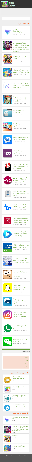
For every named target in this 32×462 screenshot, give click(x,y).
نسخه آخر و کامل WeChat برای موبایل (20, 340)
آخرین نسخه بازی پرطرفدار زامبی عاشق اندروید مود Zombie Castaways (20, 99)
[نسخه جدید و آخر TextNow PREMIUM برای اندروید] (8, 139)
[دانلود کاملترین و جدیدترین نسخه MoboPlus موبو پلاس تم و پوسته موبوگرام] (8, 180)
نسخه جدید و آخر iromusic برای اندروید (20, 152)
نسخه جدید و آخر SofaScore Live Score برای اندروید (21, 246)
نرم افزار (26, 357)
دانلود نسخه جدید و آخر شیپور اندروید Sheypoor (19, 206)
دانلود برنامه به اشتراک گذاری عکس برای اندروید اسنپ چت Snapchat (20, 287)
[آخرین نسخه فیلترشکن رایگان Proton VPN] (8, 32)
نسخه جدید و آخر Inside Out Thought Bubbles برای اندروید (21, 71)
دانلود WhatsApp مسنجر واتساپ (19, 327)
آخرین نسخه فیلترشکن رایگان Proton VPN (19, 31)
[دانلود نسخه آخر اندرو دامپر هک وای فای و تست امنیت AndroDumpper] (8, 166)
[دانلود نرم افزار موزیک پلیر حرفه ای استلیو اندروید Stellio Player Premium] (8, 85)
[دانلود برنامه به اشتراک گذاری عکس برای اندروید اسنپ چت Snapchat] (8, 287)
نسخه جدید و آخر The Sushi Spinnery (20, 57)
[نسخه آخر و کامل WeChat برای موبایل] (8, 341)
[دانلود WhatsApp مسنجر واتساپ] (8, 328)
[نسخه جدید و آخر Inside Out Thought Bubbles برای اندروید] (8, 72)
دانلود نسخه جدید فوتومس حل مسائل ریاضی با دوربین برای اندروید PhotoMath (20, 220)
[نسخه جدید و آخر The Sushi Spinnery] (8, 59)
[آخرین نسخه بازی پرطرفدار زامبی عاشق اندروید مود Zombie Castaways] (8, 99)
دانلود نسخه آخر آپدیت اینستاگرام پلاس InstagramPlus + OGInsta (19, 314)
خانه (28, 19)
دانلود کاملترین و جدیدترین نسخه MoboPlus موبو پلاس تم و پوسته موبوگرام (20, 180)
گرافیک (26, 364)
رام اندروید (26, 367)
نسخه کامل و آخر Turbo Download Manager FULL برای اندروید (21, 193)
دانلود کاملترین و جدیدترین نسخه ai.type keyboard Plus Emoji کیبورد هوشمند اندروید (21, 260)
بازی (27, 360)
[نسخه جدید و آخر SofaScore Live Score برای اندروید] (8, 247)
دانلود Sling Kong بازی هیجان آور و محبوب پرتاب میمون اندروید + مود (21, 274)
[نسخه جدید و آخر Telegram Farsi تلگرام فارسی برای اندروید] (8, 301)
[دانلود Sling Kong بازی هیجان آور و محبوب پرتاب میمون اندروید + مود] (8, 274)
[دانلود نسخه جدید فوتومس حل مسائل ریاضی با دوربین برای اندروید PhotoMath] (8, 220)
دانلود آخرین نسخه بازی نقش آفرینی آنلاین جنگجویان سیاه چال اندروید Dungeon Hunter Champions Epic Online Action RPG (21, 47)
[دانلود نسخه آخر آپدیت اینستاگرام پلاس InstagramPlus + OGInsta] (8, 314)
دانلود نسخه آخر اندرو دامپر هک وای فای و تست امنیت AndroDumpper (20, 166)
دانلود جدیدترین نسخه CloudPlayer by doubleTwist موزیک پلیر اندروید (20, 233)
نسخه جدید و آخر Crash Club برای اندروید (21, 125)
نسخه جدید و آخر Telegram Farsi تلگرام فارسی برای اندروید (20, 301)
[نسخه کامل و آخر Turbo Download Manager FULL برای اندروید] (8, 193)
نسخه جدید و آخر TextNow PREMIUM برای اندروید (20, 138)
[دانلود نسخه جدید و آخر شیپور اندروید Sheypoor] (8, 207)
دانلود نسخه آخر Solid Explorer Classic (19, 111)
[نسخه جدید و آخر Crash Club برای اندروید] (8, 126)
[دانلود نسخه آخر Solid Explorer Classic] (8, 112)
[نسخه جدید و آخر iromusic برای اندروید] (8, 153)
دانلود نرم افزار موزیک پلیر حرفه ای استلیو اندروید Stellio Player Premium (21, 85)
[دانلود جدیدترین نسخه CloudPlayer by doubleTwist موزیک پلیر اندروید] (8, 234)
